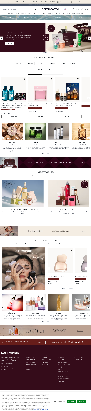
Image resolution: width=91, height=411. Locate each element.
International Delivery (31, 364)
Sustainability (45, 362)
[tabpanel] (45, 98)
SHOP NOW (9, 43)
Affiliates (60, 369)
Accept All (81, 401)
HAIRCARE (30, 63)
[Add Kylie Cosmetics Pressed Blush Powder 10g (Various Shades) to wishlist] (51, 79)
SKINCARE (72, 63)
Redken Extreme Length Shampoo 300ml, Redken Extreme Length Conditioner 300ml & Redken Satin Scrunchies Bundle (13, 105)
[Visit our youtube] (75, 342)
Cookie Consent (5, 366)
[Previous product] (49, 268)
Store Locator (77, 355)
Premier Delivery (29, 367)
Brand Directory (61, 359)
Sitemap (60, 373)
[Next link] (88, 138)
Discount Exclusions (30, 359)
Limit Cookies (71, 401)
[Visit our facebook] (65, 342)
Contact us (28, 366)
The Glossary (61, 357)
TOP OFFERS (19, 63)
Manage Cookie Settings (59, 401)
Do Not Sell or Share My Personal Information (9, 369)
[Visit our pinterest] (82, 342)
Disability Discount (62, 366)
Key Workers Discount (63, 376)
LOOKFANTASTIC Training (80, 361)
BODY (63, 63)
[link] (76, 9)
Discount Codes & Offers (64, 364)
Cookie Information (46, 359)
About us (60, 355)
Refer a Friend (61, 374)
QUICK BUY (14, 116)
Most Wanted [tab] (58, 73)
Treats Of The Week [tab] (35, 73)
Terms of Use (44, 409)
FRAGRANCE (53, 63)
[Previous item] (2, 98)
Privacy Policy (45, 357)
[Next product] (86, 268)
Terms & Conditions (46, 355)
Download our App (30, 357)
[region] (45, 401)
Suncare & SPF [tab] (47, 73)
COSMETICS (41, 63)
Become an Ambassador (64, 378)
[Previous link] (2, 138)
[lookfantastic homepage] (50, 9)
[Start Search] (35, 9)
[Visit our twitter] (68, 342)
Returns (27, 361)
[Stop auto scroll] (89, 24)
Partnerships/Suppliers (63, 371)
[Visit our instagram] (72, 342)
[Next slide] (89, 38)
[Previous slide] (1, 38)
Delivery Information (30, 362)
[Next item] (88, 98)
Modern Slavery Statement (48, 361)
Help (27, 355)
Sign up (40, 342)
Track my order (29, 369)
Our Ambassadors (62, 367)
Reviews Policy (45, 364)
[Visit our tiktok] (79, 342)
